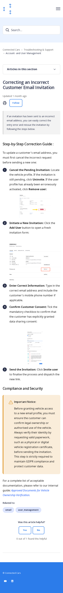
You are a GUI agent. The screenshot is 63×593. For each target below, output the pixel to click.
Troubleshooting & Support (38, 49)
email (8, 509)
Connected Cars (11, 49)
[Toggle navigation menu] (58, 9)
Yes (25, 530)
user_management (28, 509)
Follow (15, 102)
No (38, 530)
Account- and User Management (23, 53)
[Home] (7, 9)
